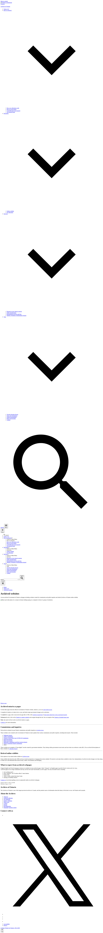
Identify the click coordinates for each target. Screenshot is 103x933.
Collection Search (13, 748)
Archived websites (8, 590)
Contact (5, 803)
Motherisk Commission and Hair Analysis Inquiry (15, 742)
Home (5, 587)
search (2, 579)
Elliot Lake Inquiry (8, 740)
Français (3, 4)
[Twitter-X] (53, 914)
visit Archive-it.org (47, 709)
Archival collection (8, 798)
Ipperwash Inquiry (8, 739)
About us (6, 796)
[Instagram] (5, 917)
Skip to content (4, 1)
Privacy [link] (5, 925)
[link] (6, 2)
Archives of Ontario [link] (5, 6)
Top (2, 931)
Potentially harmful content (10, 807)
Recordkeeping (7, 806)
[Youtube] (5, 919)
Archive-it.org (40, 730)
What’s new (6, 802)
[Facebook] (4, 815)
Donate (5, 805)
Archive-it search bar (38, 714)
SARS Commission (8, 736)
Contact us (3, 722)
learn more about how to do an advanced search (55, 714)
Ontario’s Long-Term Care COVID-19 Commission (16, 738)
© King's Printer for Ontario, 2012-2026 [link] (10, 928)
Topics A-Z (6, 588)
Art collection (7, 799)
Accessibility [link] (7, 924)
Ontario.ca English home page (61, 717)
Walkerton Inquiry (8, 735)
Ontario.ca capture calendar (22, 717)
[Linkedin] (5, 921)
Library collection (8, 800)
